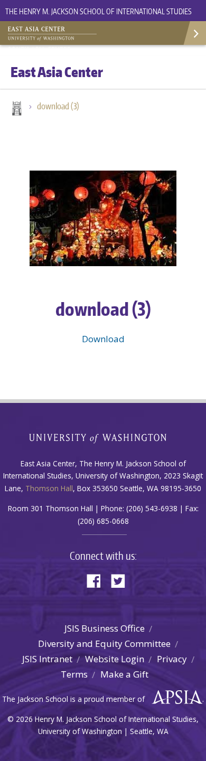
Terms (74, 674)
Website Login (114, 659)
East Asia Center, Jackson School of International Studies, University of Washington (61, 34)
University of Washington (103, 437)
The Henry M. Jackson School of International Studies (98, 11)
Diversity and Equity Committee (104, 643)
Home (16, 109)
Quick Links (194, 33)
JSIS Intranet (47, 659)
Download (103, 339)
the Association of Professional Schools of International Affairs (174, 697)
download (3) (58, 106)
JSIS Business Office (104, 628)
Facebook (98, 580)
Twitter (122, 580)
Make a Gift (124, 674)
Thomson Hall (49, 488)
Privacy (172, 659)
